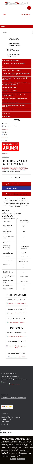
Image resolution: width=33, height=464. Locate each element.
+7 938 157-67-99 (24, 20)
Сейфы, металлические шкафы (10, 102)
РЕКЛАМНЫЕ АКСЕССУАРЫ (9, 91)
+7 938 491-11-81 (6, 17)
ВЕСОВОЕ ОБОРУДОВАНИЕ (9, 87)
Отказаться (21, 458)
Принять (13, 458)
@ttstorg (19, 9)
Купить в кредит (11, 188)
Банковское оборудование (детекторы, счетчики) (15, 99)
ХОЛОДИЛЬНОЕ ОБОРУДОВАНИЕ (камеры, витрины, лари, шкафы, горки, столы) (16, 74)
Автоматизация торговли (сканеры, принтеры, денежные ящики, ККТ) (14, 94)
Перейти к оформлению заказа (16, 194)
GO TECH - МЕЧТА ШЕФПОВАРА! (10, 60)
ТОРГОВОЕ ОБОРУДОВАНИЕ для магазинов (13, 63)
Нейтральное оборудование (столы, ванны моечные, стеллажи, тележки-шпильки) (16, 83)
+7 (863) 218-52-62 (25, 17)
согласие (29, 438)
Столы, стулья (6, 113)
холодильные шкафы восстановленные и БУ (13, 397)
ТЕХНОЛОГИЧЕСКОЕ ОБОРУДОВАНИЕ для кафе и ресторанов (15, 78)
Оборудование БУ (7, 116)
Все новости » (5, 157)
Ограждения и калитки (8, 110)
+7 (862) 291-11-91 (7, 19)
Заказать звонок (29, 7)
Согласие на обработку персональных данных (14, 379)
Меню (3, 26)
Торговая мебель (6, 67)
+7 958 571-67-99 (24, 19)
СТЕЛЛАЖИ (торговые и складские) (11, 70)
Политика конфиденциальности (10, 376)
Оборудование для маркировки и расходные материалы (13, 105)
